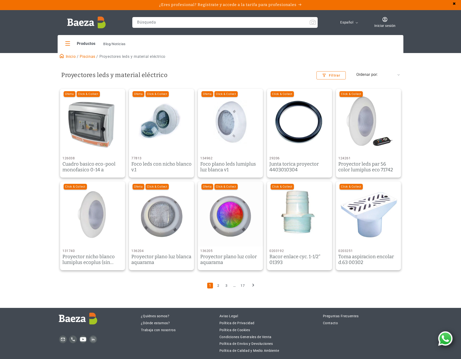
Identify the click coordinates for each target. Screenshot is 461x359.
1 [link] (210, 285)
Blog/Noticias (114, 44)
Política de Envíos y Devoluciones (246, 344)
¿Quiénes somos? (155, 316)
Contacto (330, 323)
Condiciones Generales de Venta (245, 337)
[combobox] (225, 22)
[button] (80, 43)
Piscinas (87, 56)
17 (243, 285)
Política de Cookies (234, 330)
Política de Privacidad (237, 323)
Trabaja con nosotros (158, 330)
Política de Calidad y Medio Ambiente (249, 351)
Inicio (70, 56)
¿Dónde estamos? (155, 323)
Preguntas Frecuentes (341, 316)
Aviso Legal (228, 316)
